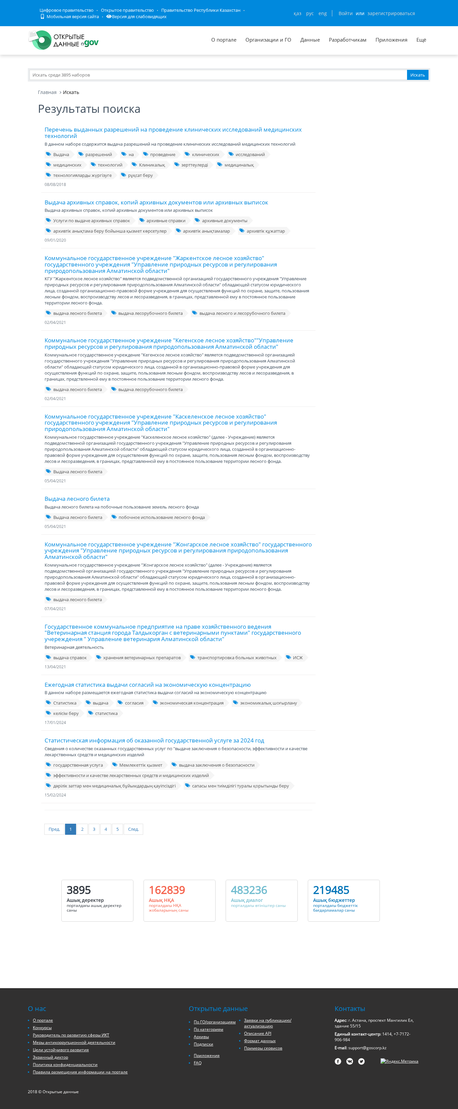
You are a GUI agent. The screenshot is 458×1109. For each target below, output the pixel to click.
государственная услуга (78, 765)
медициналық (239, 165)
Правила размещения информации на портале (80, 1072)
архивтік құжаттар (266, 231)
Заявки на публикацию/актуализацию (267, 1023)
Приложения (391, 39)
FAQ (198, 1063)
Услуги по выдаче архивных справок (91, 221)
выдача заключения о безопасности (216, 765)
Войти (346, 13)
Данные (310, 39)
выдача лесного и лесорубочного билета (242, 313)
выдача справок (70, 658)
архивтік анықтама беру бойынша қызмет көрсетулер (110, 231)
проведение (162, 154)
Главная (47, 92)
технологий (110, 165)
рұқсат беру (140, 175)
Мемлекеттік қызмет (140, 765)
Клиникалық (152, 165)
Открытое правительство (127, 10)
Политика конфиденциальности (65, 1064)
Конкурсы (42, 1027)
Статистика (64, 703)
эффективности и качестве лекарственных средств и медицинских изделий (131, 775)
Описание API (257, 1033)
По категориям (208, 1029)
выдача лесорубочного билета (150, 313)
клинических (205, 154)
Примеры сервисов (263, 1048)
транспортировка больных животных (237, 658)
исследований (250, 154)
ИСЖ (298, 658)
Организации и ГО (268, 39)
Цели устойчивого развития (61, 1050)
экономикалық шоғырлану (268, 703)
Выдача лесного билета (77, 472)
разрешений (98, 154)
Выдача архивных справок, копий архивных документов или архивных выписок (156, 202)
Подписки (203, 1044)
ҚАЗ (297, 13)
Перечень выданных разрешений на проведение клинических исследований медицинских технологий (173, 133)
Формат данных (260, 1041)
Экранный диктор (50, 1057)
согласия (134, 703)
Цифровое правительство (67, 10)
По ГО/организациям (215, 1022)
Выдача (61, 154)
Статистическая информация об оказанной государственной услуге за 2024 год (154, 740)
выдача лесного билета (77, 313)
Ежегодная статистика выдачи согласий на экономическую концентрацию (148, 684)
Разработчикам (347, 39)
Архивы (201, 1037)
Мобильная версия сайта (72, 16)
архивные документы (224, 221)
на (131, 154)
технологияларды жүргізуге (82, 175)
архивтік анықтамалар (206, 231)
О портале (223, 39)
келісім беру (66, 713)
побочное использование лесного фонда (162, 517)
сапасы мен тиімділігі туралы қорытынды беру (240, 786)
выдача (100, 703)
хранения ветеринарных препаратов (142, 658)
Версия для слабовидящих (139, 16)
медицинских (67, 165)
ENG (323, 13)
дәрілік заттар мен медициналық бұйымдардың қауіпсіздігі (114, 786)
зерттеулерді (194, 165)
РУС (310, 13)
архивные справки (166, 221)
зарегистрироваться (391, 13)
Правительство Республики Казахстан (200, 10)
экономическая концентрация (192, 703)
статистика (106, 713)
